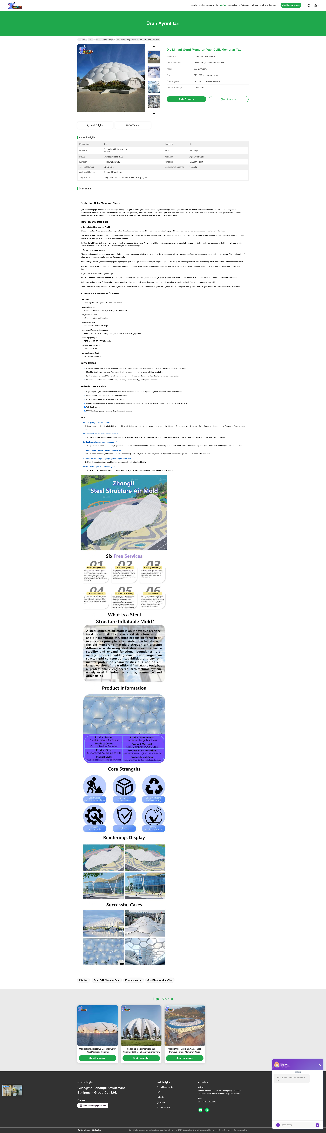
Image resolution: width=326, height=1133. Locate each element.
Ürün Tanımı (133, 125)
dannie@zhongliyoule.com (94, 1105)
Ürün (223, 5)
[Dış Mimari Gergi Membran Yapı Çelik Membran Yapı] (111, 78)
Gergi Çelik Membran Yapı (106, 980)
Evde (194, 5)
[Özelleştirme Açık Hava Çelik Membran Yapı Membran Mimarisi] (97, 1025)
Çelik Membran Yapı (104, 40)
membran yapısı (133, 980)
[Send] (317, 1125)
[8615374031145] (200, 1110)
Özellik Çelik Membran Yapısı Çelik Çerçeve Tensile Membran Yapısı (184, 1050)
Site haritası (96, 1130)
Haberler (232, 5)
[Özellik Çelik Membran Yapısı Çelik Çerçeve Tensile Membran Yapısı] (185, 1025)
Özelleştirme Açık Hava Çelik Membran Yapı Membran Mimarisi (97, 1050)
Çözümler (244, 5)
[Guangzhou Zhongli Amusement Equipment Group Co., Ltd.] (14, 5)
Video (255, 5)
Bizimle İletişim (268, 5)
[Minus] (319, 1064)
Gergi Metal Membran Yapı (159, 980)
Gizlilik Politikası (83, 1130)
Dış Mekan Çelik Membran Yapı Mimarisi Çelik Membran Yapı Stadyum (141, 1050)
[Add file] (278, 1125)
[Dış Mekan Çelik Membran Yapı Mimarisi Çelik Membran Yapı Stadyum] (141, 1025)
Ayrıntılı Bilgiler (95, 125)
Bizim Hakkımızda (208, 5)
